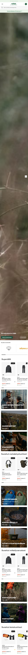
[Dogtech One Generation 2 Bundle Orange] (9, 637)
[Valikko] (2, 4)
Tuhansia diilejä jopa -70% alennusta (14, 11)
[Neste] (26, 176)
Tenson (3, 377)
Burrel (3, 472)
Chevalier (18, 472)
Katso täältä (4, 407)
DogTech (3, 645)
